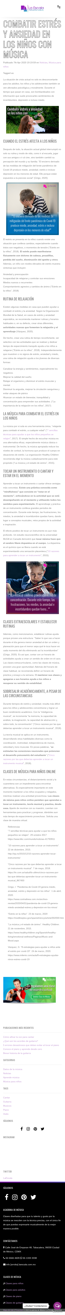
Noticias (43, 62)
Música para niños (12, 1081)
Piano (6, 1110)
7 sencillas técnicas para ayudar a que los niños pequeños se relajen (30, 434)
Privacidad (19, 1310)
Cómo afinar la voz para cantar (18, 1037)
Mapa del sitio (8, 1310)
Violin (6, 1114)
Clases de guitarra (14, 1302)
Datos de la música (12, 1069)
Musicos (7, 1105)
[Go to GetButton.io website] (57, 1312)
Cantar (6, 1097)
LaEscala (7, 1178)
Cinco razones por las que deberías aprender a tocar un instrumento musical (29, 759)
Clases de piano (13, 1296)
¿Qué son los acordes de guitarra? (20, 1041)
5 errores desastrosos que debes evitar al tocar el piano (31, 1045)
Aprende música (11, 1077)
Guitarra (7, 1101)
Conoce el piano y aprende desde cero (22, 1049)
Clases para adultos (15, 1290)
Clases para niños (14, 1283)
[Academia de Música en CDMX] (32, 6)
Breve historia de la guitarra (17, 1053)
